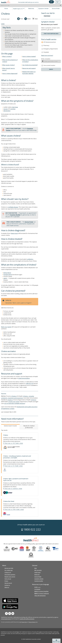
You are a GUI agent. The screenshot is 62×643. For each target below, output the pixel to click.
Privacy (6, 581)
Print (21, 19)
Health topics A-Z (18, 9)
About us (7, 587)
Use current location (49, 65)
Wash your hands (6, 327)
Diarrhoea (47, 16)
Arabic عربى (37, 587)
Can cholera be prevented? (30, 65)
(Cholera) (13, 396)
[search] (60, 5)
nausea (5, 109)
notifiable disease (13, 207)
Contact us (7, 585)
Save (36, 19)
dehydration (6, 111)
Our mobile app (9, 570)
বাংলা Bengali (37, 589)
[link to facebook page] (6, 613)
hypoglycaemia (7, 274)
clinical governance (6, 619)
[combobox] (31, 5)
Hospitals (46, 52)
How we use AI (8, 583)
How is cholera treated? (29, 56)
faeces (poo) (14, 233)
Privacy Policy (24, 622)
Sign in (58, 2)
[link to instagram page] (9, 613)
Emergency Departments (50, 49)
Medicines (31, 8)
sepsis (5, 278)
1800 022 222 (29, 383)
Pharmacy (46, 45)
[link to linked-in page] (12, 613)
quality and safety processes (27, 619)
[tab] (10, 426)
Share (29, 19)
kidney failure (7, 273)
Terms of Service (32, 622)
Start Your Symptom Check (51, 33)
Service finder (56, 8)
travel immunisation (24, 378)
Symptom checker (43, 8)
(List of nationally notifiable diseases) (14, 403)
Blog (35, 568)
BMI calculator (38, 570)
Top (56, 642)
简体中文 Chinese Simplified (41, 591)
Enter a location (45, 59)
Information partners (10, 574)
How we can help (9, 568)
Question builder (38, 581)
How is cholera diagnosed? (9, 73)
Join (51, 2)
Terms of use (8, 579)
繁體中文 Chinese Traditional (41, 593)
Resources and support (29, 68)
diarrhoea (15, 107)
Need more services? (47, 55)
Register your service (10, 576)
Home (6, 8)
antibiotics (30, 259)
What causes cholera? (8, 65)
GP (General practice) (49, 42)
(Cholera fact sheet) (13, 401)
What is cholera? (7, 56)
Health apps (37, 572)
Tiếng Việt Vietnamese (40, 595)
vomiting (12, 109)
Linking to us (8, 572)
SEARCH (51, 69)
